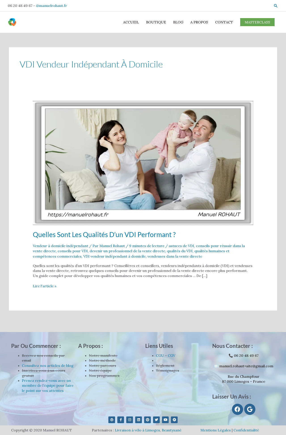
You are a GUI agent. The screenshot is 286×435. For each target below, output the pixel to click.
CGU (160, 355)
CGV (171, 355)
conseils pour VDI (73, 251)
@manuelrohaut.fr (51, 5)
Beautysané (171, 430)
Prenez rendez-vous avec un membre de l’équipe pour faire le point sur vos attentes (48, 385)
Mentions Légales (215, 430)
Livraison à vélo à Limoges (137, 430)
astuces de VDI (181, 246)
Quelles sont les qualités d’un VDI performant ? (104, 234)
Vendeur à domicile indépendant (60, 246)
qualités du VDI (180, 251)
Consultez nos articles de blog (48, 365)
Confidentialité (246, 430)
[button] (275, 5)
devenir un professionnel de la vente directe (127, 251)
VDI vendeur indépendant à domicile (114, 256)
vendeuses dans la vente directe (174, 256)
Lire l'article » (44, 286)
